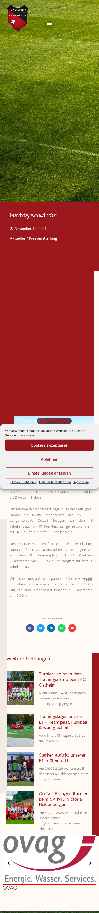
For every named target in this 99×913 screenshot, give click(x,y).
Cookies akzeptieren (49, 445)
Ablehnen (49, 458)
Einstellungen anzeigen (49, 472)
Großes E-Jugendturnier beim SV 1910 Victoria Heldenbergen (63, 799)
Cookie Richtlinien (24, 482)
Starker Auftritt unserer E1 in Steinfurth (62, 757)
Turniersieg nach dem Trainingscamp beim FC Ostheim (62, 679)
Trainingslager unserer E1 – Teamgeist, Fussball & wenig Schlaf (63, 722)
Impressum (81, 482)
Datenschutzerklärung (55, 482)
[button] (49, 24)
